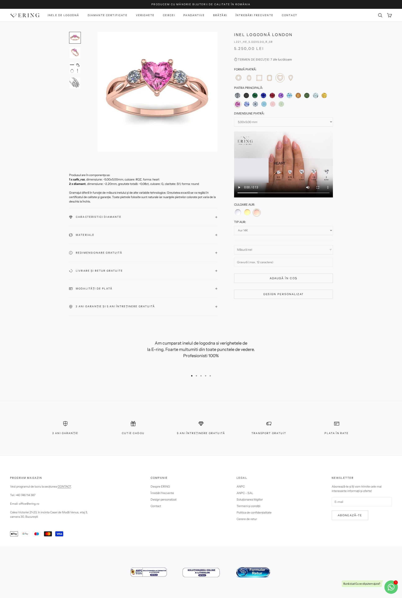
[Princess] (259, 77)
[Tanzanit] (246, 104)
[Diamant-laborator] (255, 104)
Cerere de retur (247, 519)
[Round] (238, 77)
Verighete (145, 15)
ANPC (241, 486)
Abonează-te (350, 515)
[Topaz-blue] (289, 95)
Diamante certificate (108, 15)
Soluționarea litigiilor (250, 499)
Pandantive (194, 15)
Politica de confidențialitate (254, 512)
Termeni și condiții (248, 506)
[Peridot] (306, 95)
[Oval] (248, 77)
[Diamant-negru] (246, 95)
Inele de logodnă (63, 15)
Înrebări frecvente (162, 493)
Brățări (220, 15)
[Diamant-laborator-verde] (281, 104)
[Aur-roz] (257, 213)
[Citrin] (298, 95)
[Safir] (263, 95)
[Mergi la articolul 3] (75, 68)
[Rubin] (272, 95)
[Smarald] (254, 95)
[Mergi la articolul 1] (75, 38)
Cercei (169, 15)
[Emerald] (269, 77)
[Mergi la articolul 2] (75, 53)
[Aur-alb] (238, 212)
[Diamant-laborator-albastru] (263, 104)
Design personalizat (283, 294)
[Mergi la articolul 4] (75, 83)
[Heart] (280, 77)
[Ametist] (280, 95)
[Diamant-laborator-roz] (272, 104)
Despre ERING (160, 486)
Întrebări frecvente (254, 15)
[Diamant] (237, 95)
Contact (289, 15)
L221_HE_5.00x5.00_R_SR (253, 41)
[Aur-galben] (247, 212)
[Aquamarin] (315, 95)
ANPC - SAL (245, 493)
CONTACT (64, 486)
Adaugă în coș (283, 278)
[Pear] (290, 77)
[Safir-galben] (324, 95)
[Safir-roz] (237, 104)
